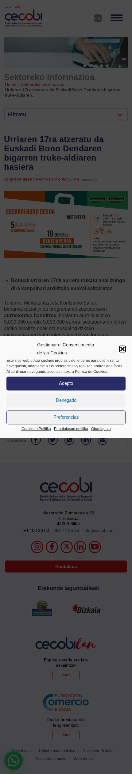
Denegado (66, 400)
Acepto (66, 383)
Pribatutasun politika (71, 429)
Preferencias (66, 417)
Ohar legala (101, 429)
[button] (122, 349)
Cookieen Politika (36, 429)
